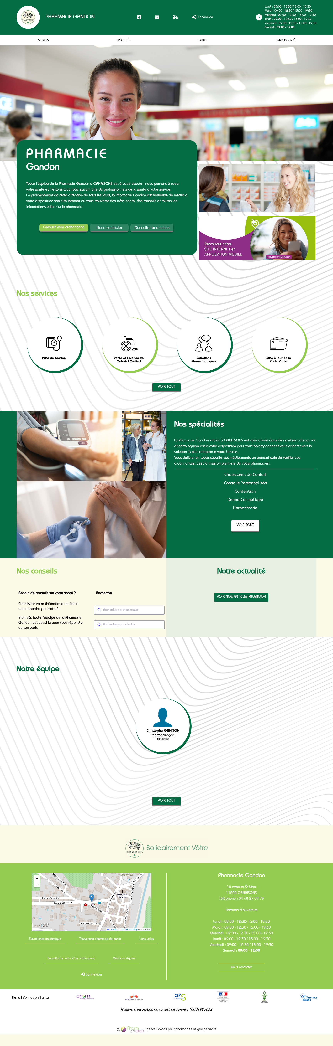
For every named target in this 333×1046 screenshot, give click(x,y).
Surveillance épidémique (45, 939)
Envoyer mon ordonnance (63, 227)
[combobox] (129, 610)
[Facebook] (139, 17)
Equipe (203, 40)
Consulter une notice (152, 227)
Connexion (205, 17)
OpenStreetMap (129, 929)
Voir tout (166, 387)
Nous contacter (109, 227)
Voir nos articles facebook (241, 597)
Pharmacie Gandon (69, 17)
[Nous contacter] (157, 17)
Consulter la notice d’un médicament (71, 958)
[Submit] (98, 610)
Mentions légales (124, 958)
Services (43, 40)
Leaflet (113, 929)
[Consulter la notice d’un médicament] (175, 17)
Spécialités (123, 40)
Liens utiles (146, 939)
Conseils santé (285, 40)
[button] (91, 898)
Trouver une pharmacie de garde (100, 939)
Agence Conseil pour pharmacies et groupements (180, 1029)
